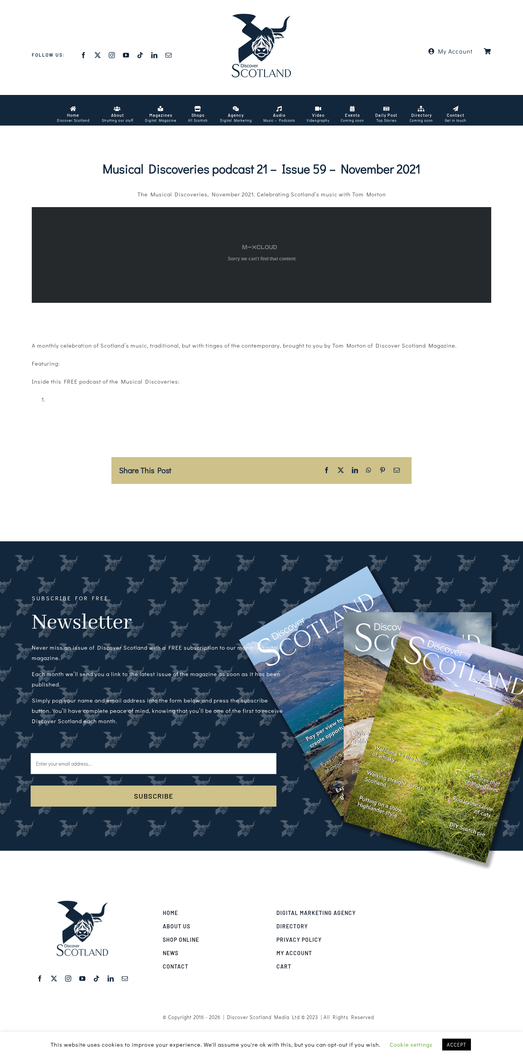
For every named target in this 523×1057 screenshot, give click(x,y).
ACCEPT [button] (456, 1044)
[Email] (397, 470)
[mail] (168, 55)
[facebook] (83, 55)
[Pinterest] (383, 470)
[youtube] (126, 55)
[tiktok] (140, 55)
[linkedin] (154, 55)
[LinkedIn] (355, 470)
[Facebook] (327, 470)
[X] (341, 470)
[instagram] (112, 55)
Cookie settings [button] (411, 1044)
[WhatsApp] (369, 470)
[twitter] (98, 55)
